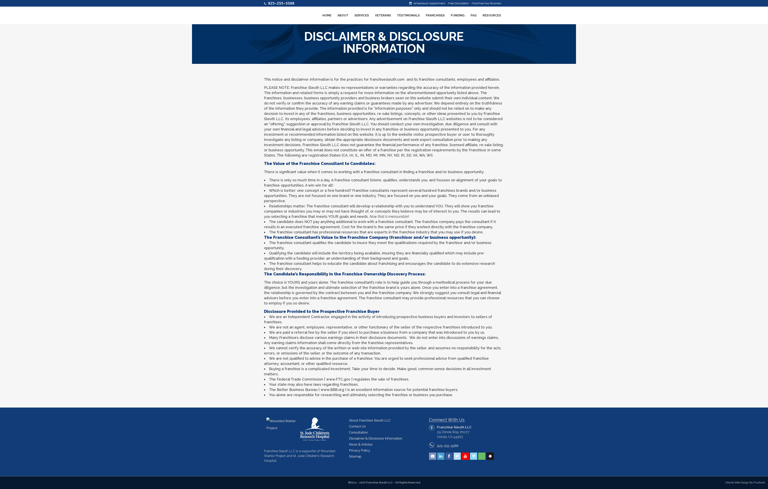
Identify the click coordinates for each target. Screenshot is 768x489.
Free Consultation (458, 3)
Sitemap (355, 456)
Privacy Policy (359, 450)
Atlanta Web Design (737, 482)
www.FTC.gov (338, 379)
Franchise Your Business (486, 3)
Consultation (358, 432)
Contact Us (357, 426)
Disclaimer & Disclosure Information (375, 438)
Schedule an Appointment (429, 3)
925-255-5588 (447, 446)
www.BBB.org (332, 390)
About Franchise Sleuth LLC (370, 420)
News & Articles (361, 444)
